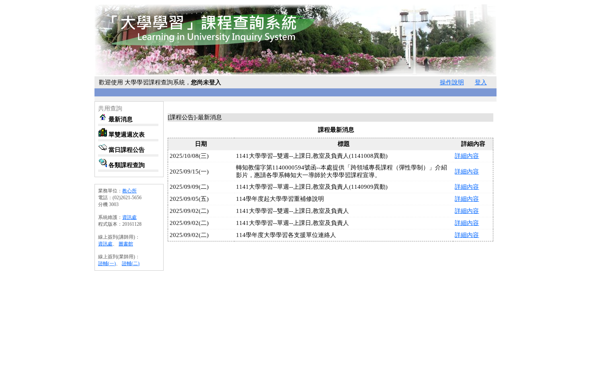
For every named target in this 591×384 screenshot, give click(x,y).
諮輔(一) (107, 263)
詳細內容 (467, 156)
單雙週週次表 (126, 134)
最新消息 (120, 119)
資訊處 (129, 217)
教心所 (129, 191)
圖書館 (126, 244)
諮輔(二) (131, 263)
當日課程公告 (126, 149)
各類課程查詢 (126, 164)
